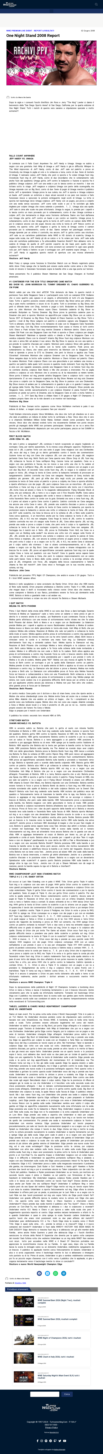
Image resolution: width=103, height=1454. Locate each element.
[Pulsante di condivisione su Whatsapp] (55, 1273)
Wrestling (18, 1283)
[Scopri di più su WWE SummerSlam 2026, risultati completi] (24, 1321)
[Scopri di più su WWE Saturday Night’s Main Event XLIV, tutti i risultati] (24, 1377)
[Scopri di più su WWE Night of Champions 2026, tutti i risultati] (24, 1340)
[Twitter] (59, 1441)
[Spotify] (46, 1441)
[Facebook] (38, 1441)
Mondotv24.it (54, 1432)
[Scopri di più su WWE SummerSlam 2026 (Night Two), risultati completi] (24, 1302)
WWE (24, 1283)
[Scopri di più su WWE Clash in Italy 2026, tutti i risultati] (24, 1358)
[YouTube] (64, 1441)
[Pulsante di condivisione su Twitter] (47, 1273)
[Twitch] (55, 1441)
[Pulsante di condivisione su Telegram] (63, 1273)
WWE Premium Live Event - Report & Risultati (30, 31)
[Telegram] (50, 1441)
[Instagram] (41, 1441)
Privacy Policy (51, 1427)
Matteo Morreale (59, 1450)
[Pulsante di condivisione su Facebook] (39, 1273)
